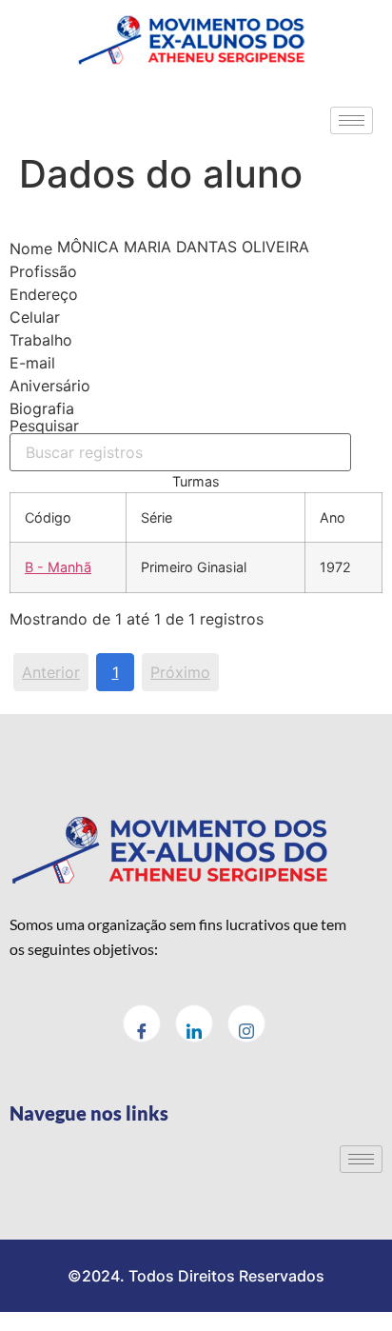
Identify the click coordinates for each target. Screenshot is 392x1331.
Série (156, 517)
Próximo (180, 672)
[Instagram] (246, 1023)
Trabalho (41, 340)
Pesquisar (44, 426)
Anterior (51, 672)
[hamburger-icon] (351, 120)
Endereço (44, 294)
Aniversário (50, 385)
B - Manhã (58, 567)
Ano (332, 517)
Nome (31, 248)
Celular (35, 317)
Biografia (42, 408)
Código (48, 517)
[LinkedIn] (194, 1023)
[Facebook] (142, 1023)
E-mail (32, 362)
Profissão (43, 271)
